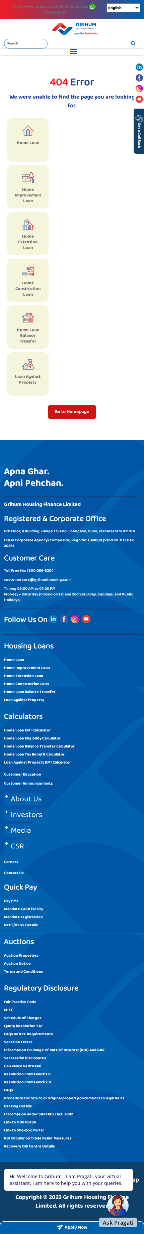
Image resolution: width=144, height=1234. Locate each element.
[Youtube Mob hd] (139, 99)
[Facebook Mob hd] (139, 78)
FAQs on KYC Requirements (28, 1034)
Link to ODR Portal (20, 1122)
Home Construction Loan (26, 684)
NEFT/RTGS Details (21, 925)
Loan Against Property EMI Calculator (37, 762)
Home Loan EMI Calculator (27, 730)
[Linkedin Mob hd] (139, 67)
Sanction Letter (18, 1042)
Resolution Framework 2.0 (27, 1082)
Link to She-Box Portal (24, 1130)
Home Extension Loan (23, 676)
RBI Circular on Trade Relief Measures (38, 1138)
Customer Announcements (28, 783)
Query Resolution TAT (23, 1026)
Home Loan (14, 660)
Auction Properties (21, 955)
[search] (133, 43)
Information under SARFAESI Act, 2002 (38, 1114)
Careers (11, 862)
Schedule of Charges (23, 1018)
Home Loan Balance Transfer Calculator (39, 746)
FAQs (8, 1090)
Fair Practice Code (20, 1002)
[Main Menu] (72, 52)
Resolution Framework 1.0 (27, 1074)
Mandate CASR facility (23, 909)
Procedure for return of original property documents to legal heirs (64, 1098)
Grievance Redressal (22, 1066)
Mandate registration (23, 917)
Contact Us (14, 873)
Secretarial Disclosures (25, 1058)
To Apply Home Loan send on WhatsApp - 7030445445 (55, 9)
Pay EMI (11, 901)
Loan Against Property (24, 700)
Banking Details (18, 1106)
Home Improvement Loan (27, 668)
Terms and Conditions (23, 971)
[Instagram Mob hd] (139, 88)
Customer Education (22, 774)
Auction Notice (17, 963)
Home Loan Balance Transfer (30, 692)
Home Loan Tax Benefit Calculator (34, 754)
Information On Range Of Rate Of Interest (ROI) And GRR (54, 1050)
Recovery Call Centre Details (29, 1146)
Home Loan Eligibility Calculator (32, 738)
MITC (8, 1010)
